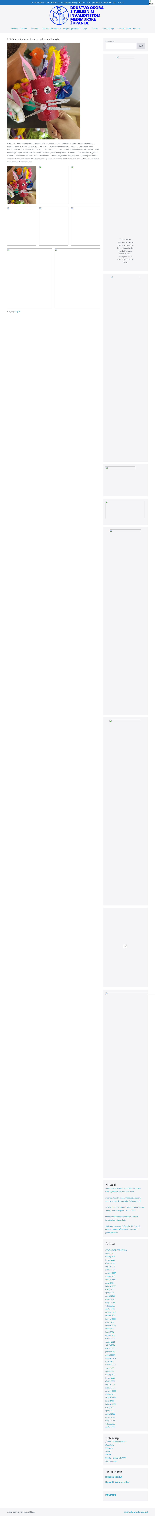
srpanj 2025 (109, 1289)
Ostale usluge (108, 28)
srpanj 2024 (109, 1329)
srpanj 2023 (109, 1368)
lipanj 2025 (109, 1293)
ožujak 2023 (110, 1381)
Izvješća (35, 28)
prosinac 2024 (110, 1312)
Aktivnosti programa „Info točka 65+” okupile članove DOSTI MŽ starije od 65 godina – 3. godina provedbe (123, 1229)
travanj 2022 (110, 1417)
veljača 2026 (110, 1267)
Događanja (109, 1445)
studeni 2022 (110, 1394)
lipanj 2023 (109, 1371)
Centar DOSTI (124, 28)
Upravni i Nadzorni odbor (117, 1482)
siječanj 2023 (110, 1388)
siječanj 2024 (110, 1348)
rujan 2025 (109, 1283)
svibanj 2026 (110, 1257)
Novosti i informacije (51, 28)
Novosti (108, 1451)
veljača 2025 (110, 1306)
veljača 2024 (110, 1345)
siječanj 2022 (110, 1427)
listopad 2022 (110, 1398)
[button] (143, 29)
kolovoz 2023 (110, 1365)
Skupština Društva (113, 1477)
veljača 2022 (110, 1424)
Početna (14, 28)
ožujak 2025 (110, 1303)
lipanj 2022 (109, 1411)
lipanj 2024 (109, 1332)
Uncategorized (110, 1461)
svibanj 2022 (110, 1414)
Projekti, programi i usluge (75, 28)
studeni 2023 (110, 1355)
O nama (23, 28)
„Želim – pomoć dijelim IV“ (116, 1442)
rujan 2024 (109, 1322)
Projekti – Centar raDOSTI (115, 1458)
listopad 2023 (110, 1358)
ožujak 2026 (110, 1263)
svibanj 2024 (110, 1335)
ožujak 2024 (110, 1342)
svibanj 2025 (110, 1296)
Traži (141, 46)
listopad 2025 (110, 1280)
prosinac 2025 (110, 1273)
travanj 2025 (110, 1299)
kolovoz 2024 (110, 1325)
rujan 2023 (109, 1362)
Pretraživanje (110, 42)
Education (109, 1448)
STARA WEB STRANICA (116, 1250)
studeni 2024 (110, 1316)
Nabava (94, 28)
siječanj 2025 (110, 1309)
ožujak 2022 (110, 1421)
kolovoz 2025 (110, 1286)
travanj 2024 (110, 1339)
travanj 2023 (110, 1378)
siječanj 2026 (110, 1270)
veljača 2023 (110, 1385)
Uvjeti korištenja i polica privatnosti (136, 1512)
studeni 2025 (110, 1276)
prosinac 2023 (110, 1352)
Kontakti (136, 28)
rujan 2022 (109, 1401)
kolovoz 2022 (110, 1404)
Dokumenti (110, 1494)
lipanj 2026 (109, 1253)
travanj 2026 (110, 1260)
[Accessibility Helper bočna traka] (152, 3)
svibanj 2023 (110, 1375)
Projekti (17, 312)
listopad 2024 (110, 1319)
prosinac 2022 (110, 1391)
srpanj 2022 (109, 1407)
